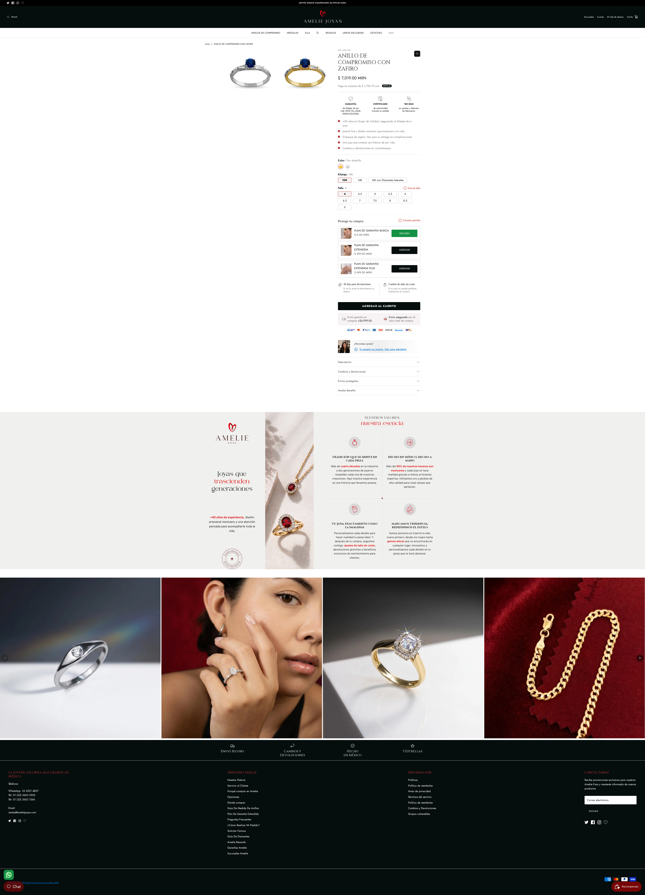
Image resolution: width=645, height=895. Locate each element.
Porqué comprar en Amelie (242, 791)
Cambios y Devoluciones (422, 808)
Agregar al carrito (404, 250)
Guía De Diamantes (238, 836)
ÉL (318, 32)
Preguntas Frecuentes (239, 819)
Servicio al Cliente (237, 786)
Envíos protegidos (348, 381)
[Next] (640, 658)
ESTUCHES (376, 32)
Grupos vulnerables (419, 814)
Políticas (413, 780)
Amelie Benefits (346, 390)
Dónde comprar (236, 803)
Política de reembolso (420, 786)
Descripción (344, 362)
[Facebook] (13, 3)
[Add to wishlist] (417, 54)
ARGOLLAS (292, 32)
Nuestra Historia (236, 780)
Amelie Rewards (236, 842)
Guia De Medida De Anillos (243, 808)
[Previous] (5, 658)
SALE (391, 32)
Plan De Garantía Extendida (243, 814)
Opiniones (233, 797)
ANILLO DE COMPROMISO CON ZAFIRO (233, 44)
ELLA (307, 32)
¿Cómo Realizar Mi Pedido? (243, 825)
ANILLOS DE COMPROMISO (265, 32)
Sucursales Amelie (237, 853)
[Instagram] (17, 3)
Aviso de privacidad (419, 791)
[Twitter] (8, 3)
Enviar (593, 811)
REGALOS (331, 32)
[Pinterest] (22, 3)
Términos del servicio (420, 797)
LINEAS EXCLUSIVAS (353, 32)
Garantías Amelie (237, 848)
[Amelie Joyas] (322, 17)
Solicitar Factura (236, 831)
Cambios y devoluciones (352, 372)
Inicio (207, 44)
